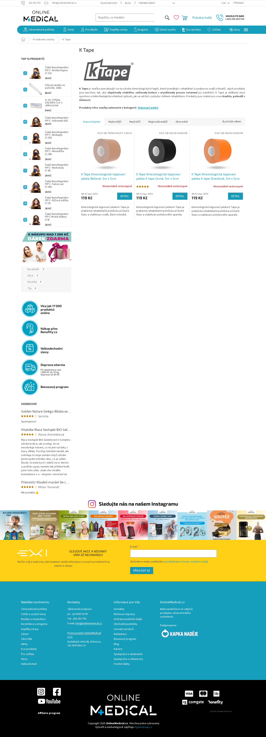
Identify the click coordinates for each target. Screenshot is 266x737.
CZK (223, 3)
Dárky (24, 644)
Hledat (162, 17)
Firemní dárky (147, 3)
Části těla (26, 639)
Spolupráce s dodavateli (128, 654)
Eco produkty (29, 649)
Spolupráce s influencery (128, 659)
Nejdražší (134, 122)
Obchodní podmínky (125, 624)
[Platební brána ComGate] (202, 697)
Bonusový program (125, 639)
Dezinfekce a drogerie (34, 624)
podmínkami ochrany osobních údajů (186, 562)
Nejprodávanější (158, 122)
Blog (128, 3)
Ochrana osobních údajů (128, 619)
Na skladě (36, 269)
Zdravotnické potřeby (34, 609)
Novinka (34, 282)
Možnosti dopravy (124, 614)
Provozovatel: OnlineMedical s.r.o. (84, 635)
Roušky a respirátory (33, 619)
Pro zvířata (27, 654)
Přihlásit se (141, 570)
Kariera (118, 649)
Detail (124, 196)
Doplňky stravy (30, 629)
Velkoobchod (108, 3)
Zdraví (25, 634)
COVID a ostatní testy (33, 614)
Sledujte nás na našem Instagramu (138, 504)
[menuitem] (39, 30)
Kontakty (119, 609)
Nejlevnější (114, 122)
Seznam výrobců (123, 629)
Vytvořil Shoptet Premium (221, 711)
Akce (33, 276)
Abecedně (182, 122)
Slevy (24, 659)
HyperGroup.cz (143, 727)
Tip (32, 288)
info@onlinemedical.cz (88, 623)
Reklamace (120, 634)
